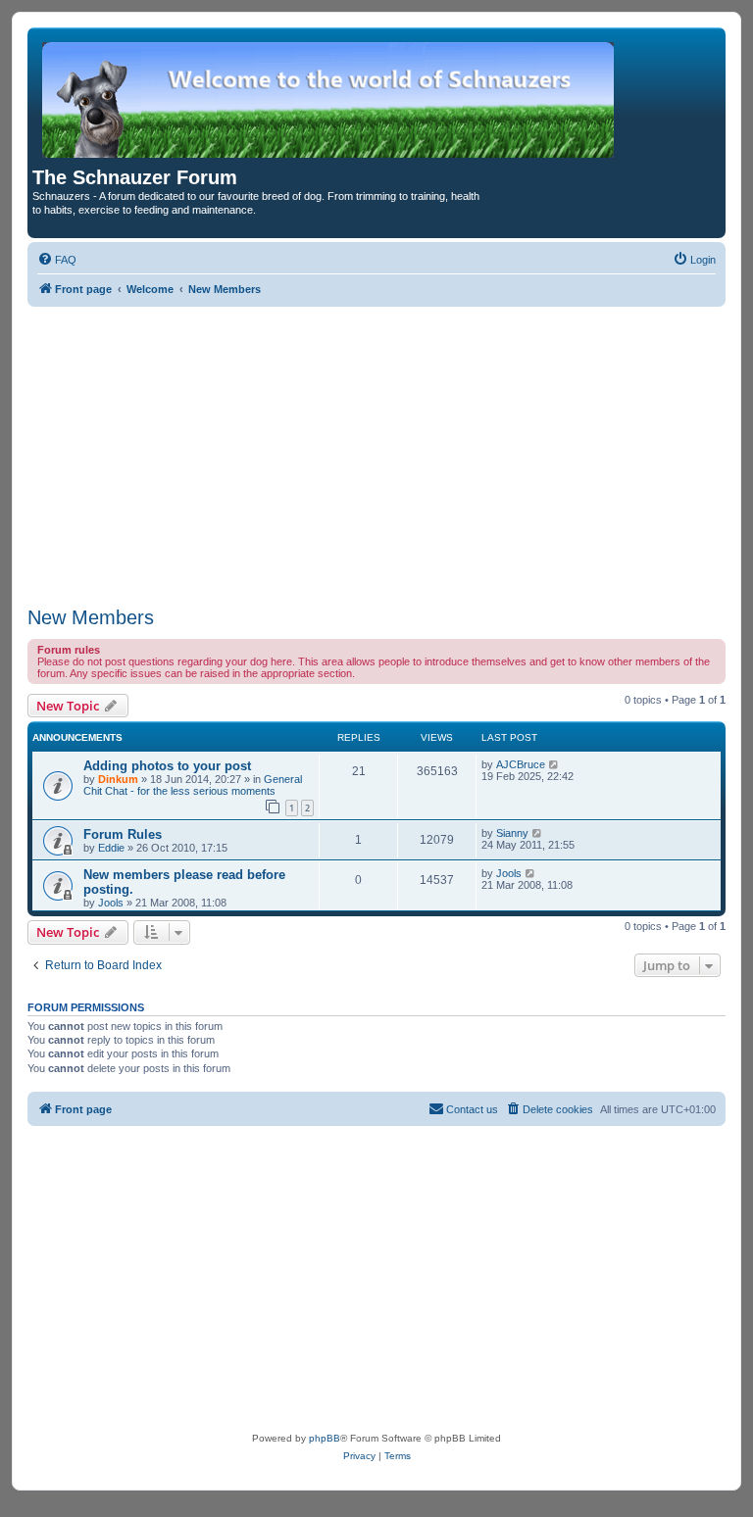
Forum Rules (122, 834)
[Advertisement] (376, 454)
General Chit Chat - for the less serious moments (192, 785)
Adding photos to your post (167, 765)
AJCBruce (520, 764)
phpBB (324, 1438)
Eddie (111, 848)
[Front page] (329, 99)
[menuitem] (56, 259)
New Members (90, 617)
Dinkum (118, 779)
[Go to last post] (554, 764)
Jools (111, 902)
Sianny (512, 833)
